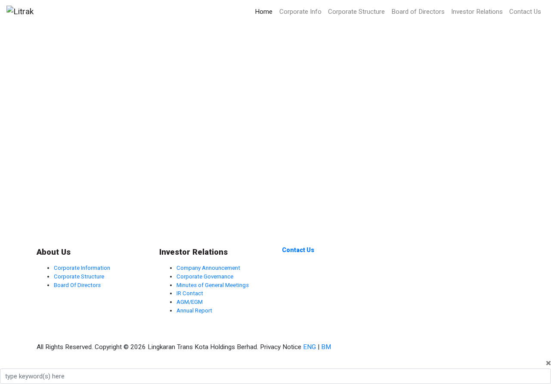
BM (326, 347)
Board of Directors (418, 12)
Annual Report (194, 310)
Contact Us (525, 12)
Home (263, 12)
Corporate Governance (204, 276)
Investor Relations (477, 12)
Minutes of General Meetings (212, 285)
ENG (309, 347)
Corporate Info (300, 12)
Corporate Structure (356, 12)
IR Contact (189, 293)
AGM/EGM (189, 302)
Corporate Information (82, 268)
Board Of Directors (77, 285)
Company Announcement (208, 268)
